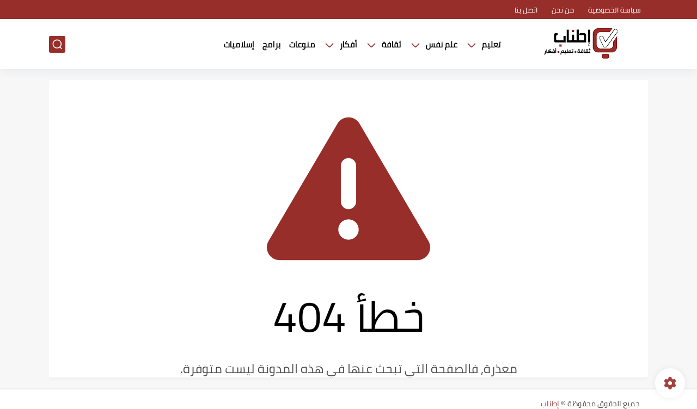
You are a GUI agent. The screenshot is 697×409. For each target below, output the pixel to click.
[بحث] (57, 44)
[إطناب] (580, 44)
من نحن (563, 9)
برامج (271, 44)
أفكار (348, 44)
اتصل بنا (526, 9)
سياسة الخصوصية (614, 9)
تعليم (491, 44)
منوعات (302, 44)
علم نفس (441, 44)
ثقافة (391, 44)
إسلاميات (239, 44)
